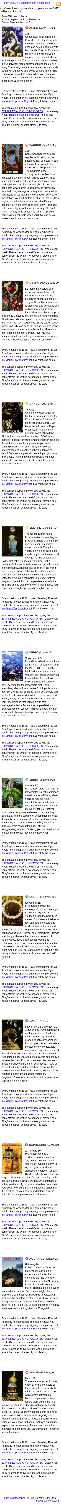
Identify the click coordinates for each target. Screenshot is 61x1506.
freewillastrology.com (47, 1500)
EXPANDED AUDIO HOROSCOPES (22, 111)
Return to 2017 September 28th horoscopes (26, 3)
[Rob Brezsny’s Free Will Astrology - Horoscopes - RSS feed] (58, 4)
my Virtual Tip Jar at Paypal (17, 101)
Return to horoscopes (13, 1498)
